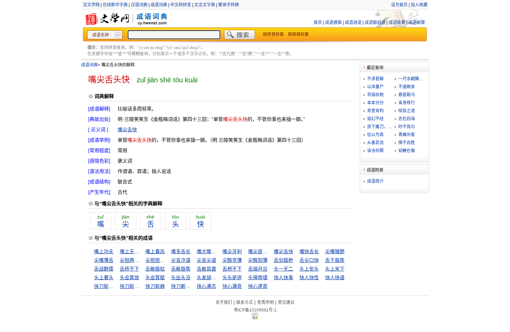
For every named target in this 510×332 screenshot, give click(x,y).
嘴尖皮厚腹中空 (265, 251)
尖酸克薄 (232, 260)
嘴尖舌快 (127, 129)
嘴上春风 (155, 251)
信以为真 (375, 134)
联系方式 (244, 302)
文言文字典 (204, 4)
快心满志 (206, 286)
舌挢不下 (129, 269)
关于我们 (223, 302)
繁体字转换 (228, 4)
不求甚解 (375, 78)
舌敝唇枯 (155, 269)
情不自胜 (406, 142)
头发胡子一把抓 (214, 277)
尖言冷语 (180, 260)
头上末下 (335, 269)
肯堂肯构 (375, 110)
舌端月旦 (257, 269)
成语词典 (159, 4)
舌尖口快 (309, 260)
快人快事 (283, 277)
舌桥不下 (232, 269)
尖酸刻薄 (257, 260)
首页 (318, 22)
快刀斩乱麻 (132, 286)
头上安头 (309, 269)
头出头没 (180, 277)
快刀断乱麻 (183, 286)
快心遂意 (257, 286)
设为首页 (399, 4)
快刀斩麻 (155, 286)
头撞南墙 (257, 277)
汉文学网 (91, 4)
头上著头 (103, 277)
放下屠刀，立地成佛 (386, 126)
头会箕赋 (155, 277)
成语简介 (375, 181)
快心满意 (232, 286)
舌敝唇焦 (180, 269)
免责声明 (265, 302)
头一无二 (283, 269)
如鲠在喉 (406, 150)
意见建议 (286, 302)
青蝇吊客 (406, 134)
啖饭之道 (406, 110)
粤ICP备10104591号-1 (255, 310)
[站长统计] (255, 318)
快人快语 (335, 277)
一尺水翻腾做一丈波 (417, 78)
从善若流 (375, 142)
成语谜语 (353, 22)
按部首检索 (298, 34)
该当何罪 (375, 150)
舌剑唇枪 (283, 260)
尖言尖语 (206, 260)
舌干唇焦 (335, 260)
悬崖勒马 (406, 94)
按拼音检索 (273, 34)
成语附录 (416, 22)
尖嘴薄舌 (103, 260)
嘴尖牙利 (232, 251)
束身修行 (406, 102)
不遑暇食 (406, 86)
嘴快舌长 (309, 251)
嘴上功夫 (103, 251)
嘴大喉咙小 (209, 251)
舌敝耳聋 (206, 269)
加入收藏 (419, 4)
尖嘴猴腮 (335, 251)
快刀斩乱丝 (106, 286)
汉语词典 (139, 4)
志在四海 (406, 118)
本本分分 (375, 102)
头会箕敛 (129, 277)
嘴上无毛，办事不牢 (141, 251)
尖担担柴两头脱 (162, 260)
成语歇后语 (375, 22)
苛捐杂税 (375, 94)
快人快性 (309, 277)
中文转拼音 (180, 4)
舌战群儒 (103, 269)
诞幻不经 (375, 118)
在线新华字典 (115, 4)
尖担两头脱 (132, 260)
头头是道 (232, 277)
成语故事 (397, 22)
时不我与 (406, 126)
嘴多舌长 (180, 251)
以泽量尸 (375, 86)
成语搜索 (333, 22)
